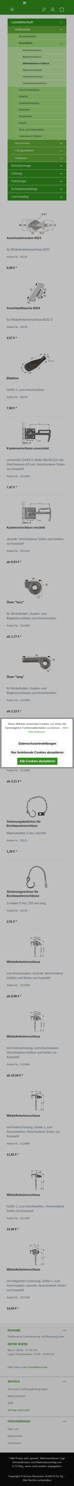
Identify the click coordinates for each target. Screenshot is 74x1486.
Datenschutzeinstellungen (37, 743)
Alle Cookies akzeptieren (37, 761)
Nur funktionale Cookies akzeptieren (37, 752)
